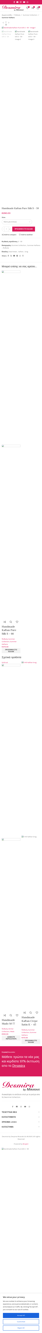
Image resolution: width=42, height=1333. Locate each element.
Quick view (11, 622)
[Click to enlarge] (6, 24)
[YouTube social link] (24, 2)
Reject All (21, 1328)
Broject (25, 1144)
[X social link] (11, 256)
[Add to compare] (5, 622)
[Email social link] (17, 2)
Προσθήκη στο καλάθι (24, 229)
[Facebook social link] (14, 2)
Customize (21, 1322)
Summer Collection (30, 15)
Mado (12, 1032)
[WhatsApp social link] (27, 2)
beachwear (13, 252)
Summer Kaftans (8, 18)
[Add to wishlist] (17, 622)
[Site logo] (13, 8)
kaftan (20, 252)
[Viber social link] (22, 256)
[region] (21, 1313)
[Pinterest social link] (17, 256)
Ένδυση (17, 15)
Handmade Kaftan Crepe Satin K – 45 (30, 1021)
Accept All (21, 1315)
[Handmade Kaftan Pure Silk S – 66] (11, 357)
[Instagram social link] (20, 2)
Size (3, 217)
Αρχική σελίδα (7, 15)
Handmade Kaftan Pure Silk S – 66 (9, 630)
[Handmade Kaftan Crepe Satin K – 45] (31, 748)
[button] (11, 650)
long (26, 252)
